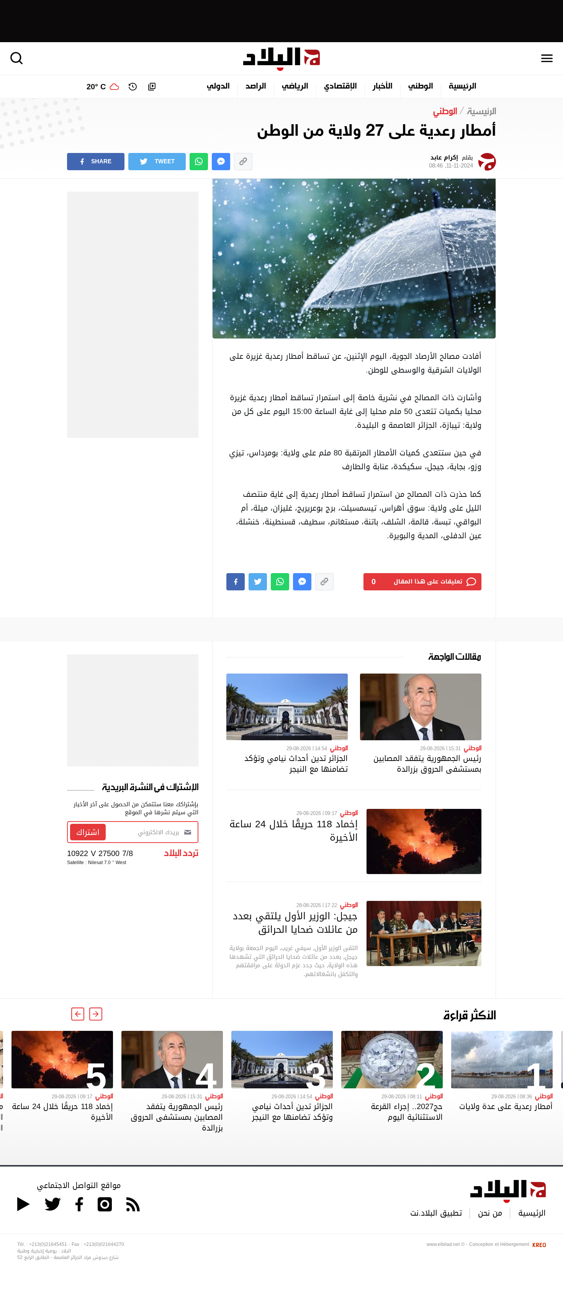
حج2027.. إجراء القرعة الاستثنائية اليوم (407, 1111)
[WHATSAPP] (199, 161)
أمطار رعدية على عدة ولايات (506, 1106)
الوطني (420, 86)
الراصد (255, 86)
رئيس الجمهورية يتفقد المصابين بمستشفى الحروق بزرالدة (427, 763)
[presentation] (95, 1013)
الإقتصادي (340, 86)
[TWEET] (258, 581)
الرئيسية (462, 86)
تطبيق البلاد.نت (436, 1213)
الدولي (218, 86)
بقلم (451, 162)
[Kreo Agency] (538, 1244)
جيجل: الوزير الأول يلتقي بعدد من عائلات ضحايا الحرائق (295, 922)
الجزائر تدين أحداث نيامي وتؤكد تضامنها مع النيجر (296, 763)
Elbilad (281, 59)
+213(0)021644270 (103, 1244)
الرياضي (295, 86)
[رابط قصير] (243, 161)
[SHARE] (235, 581)
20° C (96, 86)
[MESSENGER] (221, 161)
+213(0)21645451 (48, 1244)
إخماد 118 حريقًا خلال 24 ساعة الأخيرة (293, 830)
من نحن (490, 1213)
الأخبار (383, 86)
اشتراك (88, 832)
